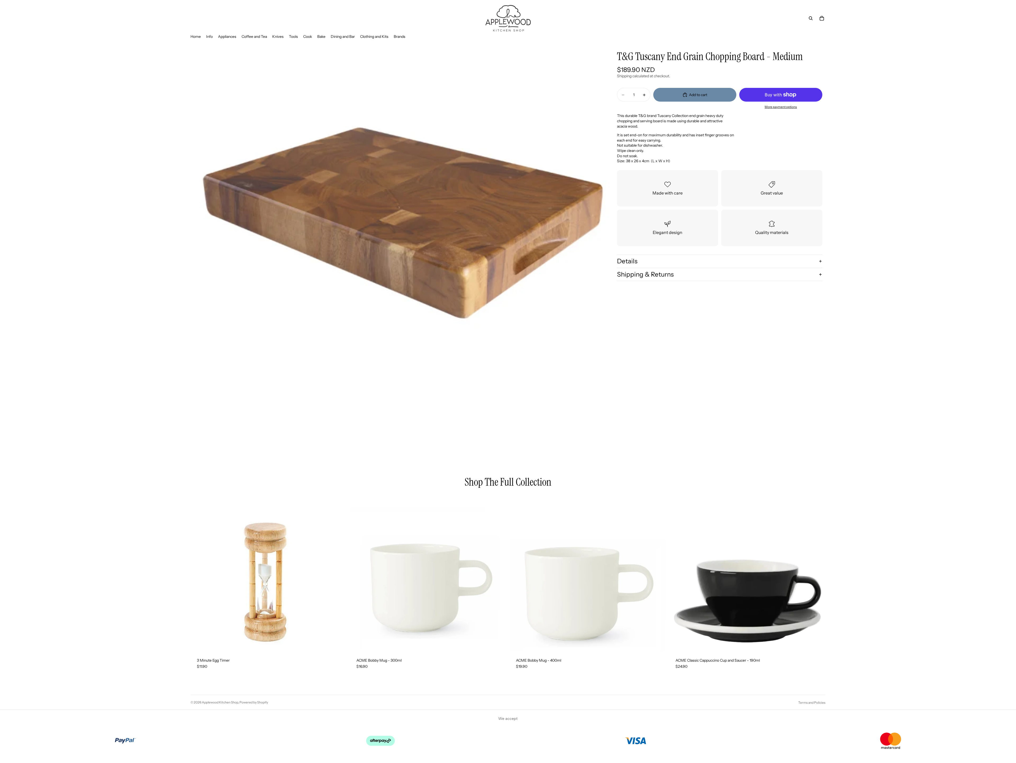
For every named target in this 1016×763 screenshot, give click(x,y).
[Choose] (817, 643)
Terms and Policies (812, 703)
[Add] (338, 643)
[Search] (811, 18)
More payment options (781, 107)
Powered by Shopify (253, 702)
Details (627, 261)
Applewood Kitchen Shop (220, 702)
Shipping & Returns (645, 274)
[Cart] (822, 18)
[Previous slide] (677, 573)
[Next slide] (818, 573)
